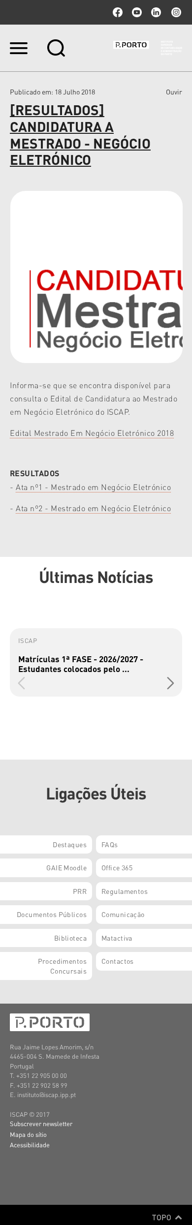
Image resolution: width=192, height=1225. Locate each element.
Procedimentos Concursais (62, 965)
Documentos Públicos (52, 914)
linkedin (156, 12)
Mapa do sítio (28, 1134)
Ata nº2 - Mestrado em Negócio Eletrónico (93, 508)
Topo (162, 1217)
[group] (96, 662)
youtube (137, 12)
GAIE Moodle (66, 867)
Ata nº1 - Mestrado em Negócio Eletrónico (93, 487)
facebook (118, 12)
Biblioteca (70, 937)
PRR (80, 891)
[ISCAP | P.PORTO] (147, 48)
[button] (170, 683)
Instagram (175, 12)
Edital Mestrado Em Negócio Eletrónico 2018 (92, 433)
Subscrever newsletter (41, 1123)
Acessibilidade (30, 1144)
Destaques (70, 844)
